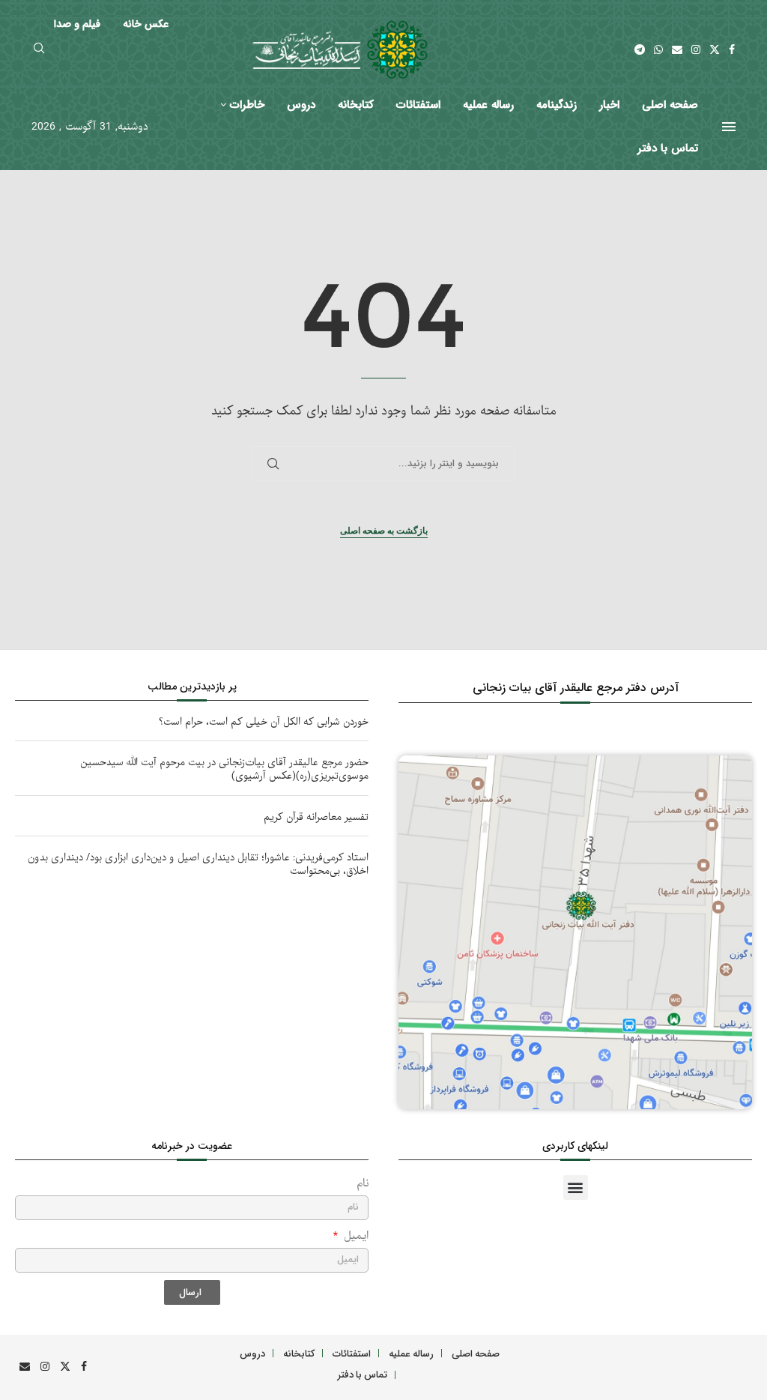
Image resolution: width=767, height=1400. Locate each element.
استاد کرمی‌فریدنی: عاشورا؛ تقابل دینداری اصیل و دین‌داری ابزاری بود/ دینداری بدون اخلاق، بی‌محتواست (198, 864)
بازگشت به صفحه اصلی (384, 530)
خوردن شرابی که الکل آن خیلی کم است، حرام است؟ (264, 722)
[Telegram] (640, 49)
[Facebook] (732, 49)
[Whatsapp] (658, 49)
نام (363, 1183)
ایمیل (354, 1236)
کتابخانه (356, 105)
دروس (301, 105)
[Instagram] (696, 49)
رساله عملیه (488, 105)
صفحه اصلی (670, 105)
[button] (575, 1187)
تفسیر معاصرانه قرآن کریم (316, 817)
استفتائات (418, 105)
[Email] (677, 49)
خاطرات (247, 105)
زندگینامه (556, 105)
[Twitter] (715, 49)
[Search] (38, 50)
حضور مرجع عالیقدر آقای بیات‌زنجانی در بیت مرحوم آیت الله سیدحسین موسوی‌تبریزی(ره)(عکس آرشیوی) (224, 769)
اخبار (609, 105)
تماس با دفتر (667, 148)
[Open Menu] (729, 126)
